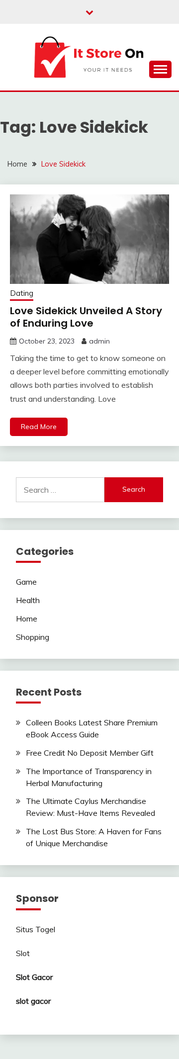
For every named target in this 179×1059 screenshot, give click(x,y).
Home (26, 618)
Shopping (32, 637)
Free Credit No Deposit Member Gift (90, 753)
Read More (39, 426)
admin (99, 341)
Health (28, 600)
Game (26, 582)
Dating (21, 293)
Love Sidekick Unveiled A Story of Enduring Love (86, 317)
